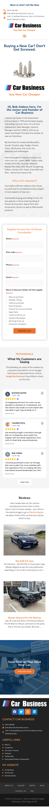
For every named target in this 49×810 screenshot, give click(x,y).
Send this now (24, 331)
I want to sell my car (17, 315)
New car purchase (16, 297)
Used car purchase (16, 303)
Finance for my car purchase (20, 309)
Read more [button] (9, 413)
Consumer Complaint (17, 324)
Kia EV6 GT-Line (25, 561)
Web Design (27, 801)
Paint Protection (15, 306)
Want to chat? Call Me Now (24, 5)
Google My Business (15, 376)
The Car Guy (35, 512)
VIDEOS (32, 785)
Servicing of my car (16, 321)
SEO (35, 801)
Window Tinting (15, 300)
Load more (24, 482)
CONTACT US (20, 791)
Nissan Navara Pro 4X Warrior (24, 617)
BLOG (42, 785)
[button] (24, 36)
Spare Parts (13, 312)
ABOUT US (9, 785)
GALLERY (21, 785)
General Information (17, 318)
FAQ (32, 791)
